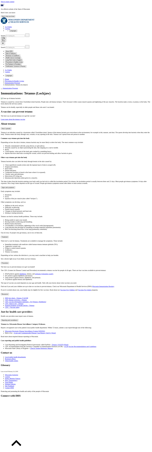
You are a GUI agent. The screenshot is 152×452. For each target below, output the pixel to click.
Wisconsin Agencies (11, 375)
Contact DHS (9, 388)
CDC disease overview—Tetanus (16, 300)
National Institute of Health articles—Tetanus (19, 305)
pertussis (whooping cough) (44, 274)
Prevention (5, 263)
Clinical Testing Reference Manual (41, 348)
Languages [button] (13, 31)
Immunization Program (10, 88)
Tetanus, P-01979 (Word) (60, 345)
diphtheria (23, 274)
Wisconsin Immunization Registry (103, 286)
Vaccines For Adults (84, 290)
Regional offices (10, 359)
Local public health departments (15, 357)
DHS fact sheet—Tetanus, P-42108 (16, 298)
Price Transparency (11, 380)
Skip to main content (7, 2)
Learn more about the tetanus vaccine (13, 119)
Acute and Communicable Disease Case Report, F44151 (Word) (35, 333)
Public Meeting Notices (12, 378)
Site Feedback (9, 386)
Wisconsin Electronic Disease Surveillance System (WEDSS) (25, 331)
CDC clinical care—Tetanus (14, 304)
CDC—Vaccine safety (12, 307)
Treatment (5, 237)
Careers (7, 29)
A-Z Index (8, 27)
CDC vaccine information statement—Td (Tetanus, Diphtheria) (25, 302)
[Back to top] (16, 450)
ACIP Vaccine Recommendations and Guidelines (80, 346)
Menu (3, 40)
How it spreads (6, 128)
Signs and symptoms (8, 187)
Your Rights (9, 382)
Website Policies (10, 384)
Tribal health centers (11, 361)
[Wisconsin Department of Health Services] (17, 23)
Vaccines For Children (67, 290)
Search (3, 36)
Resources (5, 294)
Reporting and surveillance (9, 320)
